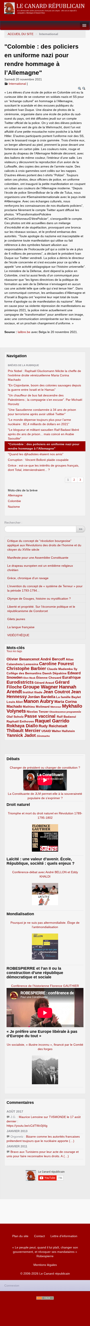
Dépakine (60, 673)
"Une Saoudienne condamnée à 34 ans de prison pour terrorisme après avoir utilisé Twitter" (42, 412)
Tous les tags (14, 651)
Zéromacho (43, 736)
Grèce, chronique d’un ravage (27, 578)
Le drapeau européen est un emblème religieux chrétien (40, 568)
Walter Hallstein (63, 731)
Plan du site (20, 1236)
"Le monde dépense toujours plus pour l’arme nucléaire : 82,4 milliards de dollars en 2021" (39, 422)
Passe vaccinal (40, 716)
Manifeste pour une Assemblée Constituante (37, 557)
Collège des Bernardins (24, 673)
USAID (46, 731)
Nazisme (14, 506)
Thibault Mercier (24, 730)
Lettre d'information (63, 1236)
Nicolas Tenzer (37, 711)
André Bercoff (52, 659)
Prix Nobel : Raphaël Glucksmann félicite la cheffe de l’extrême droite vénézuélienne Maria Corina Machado (44, 375)
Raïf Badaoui (66, 716)
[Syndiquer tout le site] (45, 1298)
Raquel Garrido (52, 721)
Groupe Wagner (40, 687)
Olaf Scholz (15, 716)
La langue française (21, 627)
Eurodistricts (20, 682)
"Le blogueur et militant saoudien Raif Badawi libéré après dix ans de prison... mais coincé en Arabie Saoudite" (43, 434)
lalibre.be (24, 332)
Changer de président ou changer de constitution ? (45, 767)
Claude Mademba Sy (62, 669)
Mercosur (55, 706)
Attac (70, 659)
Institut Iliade (32, 692)
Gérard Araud (44, 682)
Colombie (14, 501)
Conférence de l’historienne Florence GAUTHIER (45, 986)
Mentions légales (45, 1265)
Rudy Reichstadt (53, 726)
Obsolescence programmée (65, 711)
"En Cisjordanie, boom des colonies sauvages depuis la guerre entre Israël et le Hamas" (44, 387)
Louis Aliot (15, 702)
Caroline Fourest (56, 663)
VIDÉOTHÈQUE (18, 635)
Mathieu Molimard (36, 706)
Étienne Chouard (48, 677)
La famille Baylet (68, 697)
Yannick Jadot (21, 735)
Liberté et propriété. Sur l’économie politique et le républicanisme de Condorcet (41, 609)
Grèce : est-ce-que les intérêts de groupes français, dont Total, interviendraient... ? (43, 468)
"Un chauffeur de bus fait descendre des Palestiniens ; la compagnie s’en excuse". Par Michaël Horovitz (45, 400)
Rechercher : (13, 522)
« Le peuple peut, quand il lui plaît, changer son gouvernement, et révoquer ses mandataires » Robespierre (45, 1252)
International (17, 83)
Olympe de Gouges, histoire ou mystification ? (39, 598)
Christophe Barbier (26, 668)
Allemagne (15, 495)
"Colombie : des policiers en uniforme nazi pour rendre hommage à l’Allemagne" (43, 446)
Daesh (47, 673)
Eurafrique (71, 677)
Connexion (11, 1285)
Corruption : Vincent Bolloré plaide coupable (38, 460)
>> (80, 529)
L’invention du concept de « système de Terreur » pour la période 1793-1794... (45, 588)
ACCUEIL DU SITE (20, 34)
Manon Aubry (39, 701)
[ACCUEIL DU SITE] (45, 8)
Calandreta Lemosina (22, 664)
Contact (39, 1236)
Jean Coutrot (56, 691)
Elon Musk (29, 678)
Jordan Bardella (41, 697)
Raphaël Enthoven (20, 721)
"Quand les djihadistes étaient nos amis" (35, 454)
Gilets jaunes (16, 619)
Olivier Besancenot (23, 659)
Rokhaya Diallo (22, 725)
